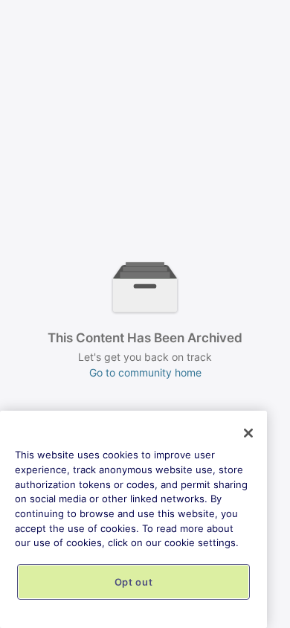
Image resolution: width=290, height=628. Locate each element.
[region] (133, 519)
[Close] (248, 433)
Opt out (134, 582)
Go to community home (145, 372)
